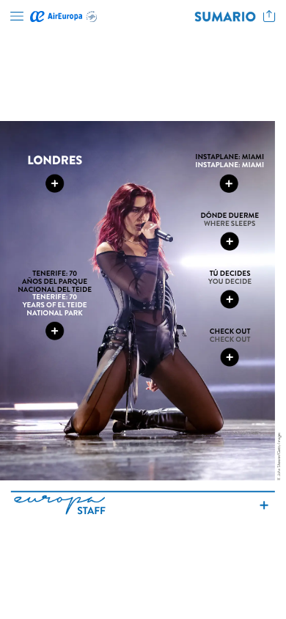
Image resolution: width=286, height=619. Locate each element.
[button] (17, 16)
